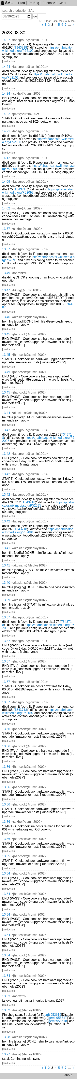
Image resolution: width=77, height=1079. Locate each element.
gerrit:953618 (57, 1021)
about (68, 1075)
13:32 (6, 1010)
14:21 (6, 131)
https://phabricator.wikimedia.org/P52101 (37, 76)
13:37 (6, 617)
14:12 (6, 158)
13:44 (6, 413)
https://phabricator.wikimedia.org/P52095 (38, 504)
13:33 (6, 996)
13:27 (6, 1054)
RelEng (33, 3)
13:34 (6, 873)
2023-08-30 (13, 32)
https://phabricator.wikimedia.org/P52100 (38, 140)
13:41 (6, 548)
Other (62, 3)
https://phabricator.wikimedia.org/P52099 (38, 167)
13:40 (6, 582)
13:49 (6, 273)
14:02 (6, 208)
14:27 (6, 40)
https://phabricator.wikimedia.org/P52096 (38, 439)
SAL (9, 3)
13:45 (6, 334)
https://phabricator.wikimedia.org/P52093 (38, 626)
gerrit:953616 (52, 1014)
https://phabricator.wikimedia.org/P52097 (38, 258)
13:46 (6, 317)
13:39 (6, 600)
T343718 (20, 47)
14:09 (6, 181)
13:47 (6, 290)
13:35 (6, 839)
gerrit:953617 (57, 1017)
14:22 (6, 114)
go (35, 16)
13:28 (6, 1037)
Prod (21, 3)
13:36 (6, 729)
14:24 (6, 66)
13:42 (6, 430)
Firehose (49, 3)
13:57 (6, 228)
